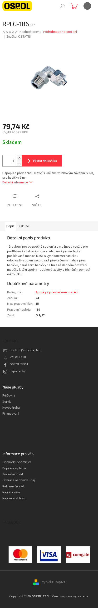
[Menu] (87, 6)
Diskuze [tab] (23, 226)
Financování (10, 414)
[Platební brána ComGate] (20, 554)
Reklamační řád (13, 486)
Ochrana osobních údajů (19, 480)
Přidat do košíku (45, 161)
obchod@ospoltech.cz (26, 350)
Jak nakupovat (12, 474)
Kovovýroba (11, 408)
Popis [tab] (10, 226)
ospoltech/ (17, 371)
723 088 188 (18, 357)
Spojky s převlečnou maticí (56, 292)
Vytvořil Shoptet (53, 582)
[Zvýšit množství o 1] (19, 158)
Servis (6, 402)
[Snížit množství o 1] (19, 163)
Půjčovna (8, 395)
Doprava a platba (14, 468)
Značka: (18, 36)
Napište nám (11, 492)
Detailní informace (15, 182)
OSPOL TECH (19, 364)
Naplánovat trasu (14, 498)
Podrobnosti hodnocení (60, 32)
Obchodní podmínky (16, 462)
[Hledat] (62, 6)
